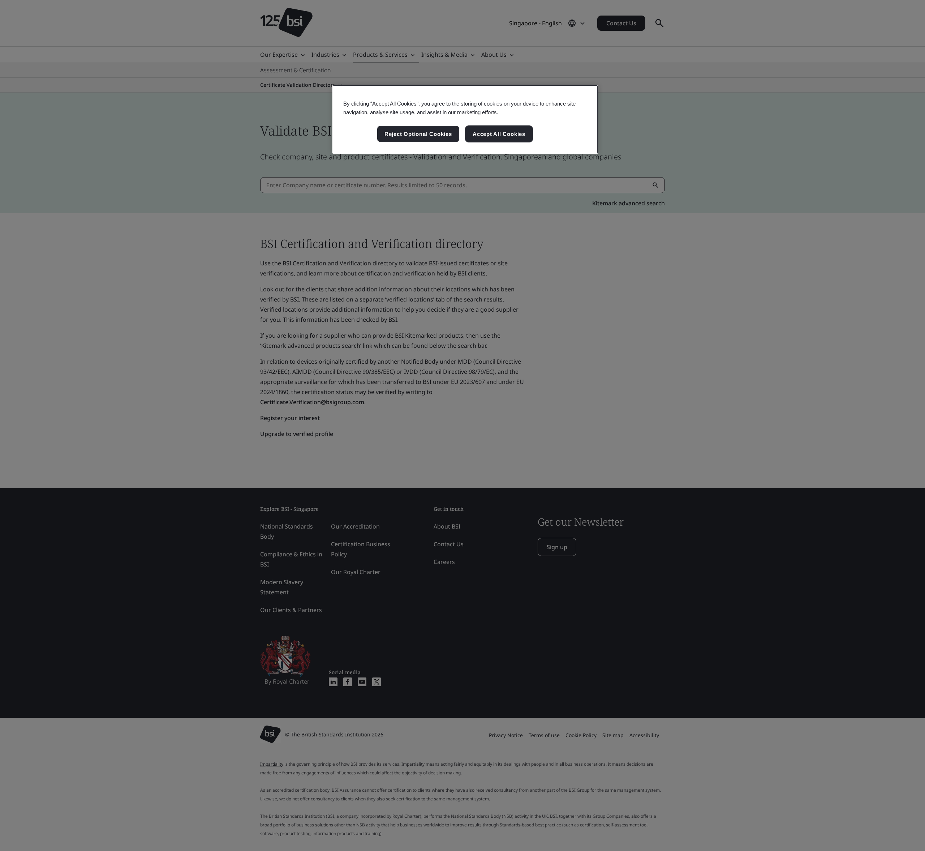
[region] (465, 119)
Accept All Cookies (499, 134)
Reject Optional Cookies (418, 134)
